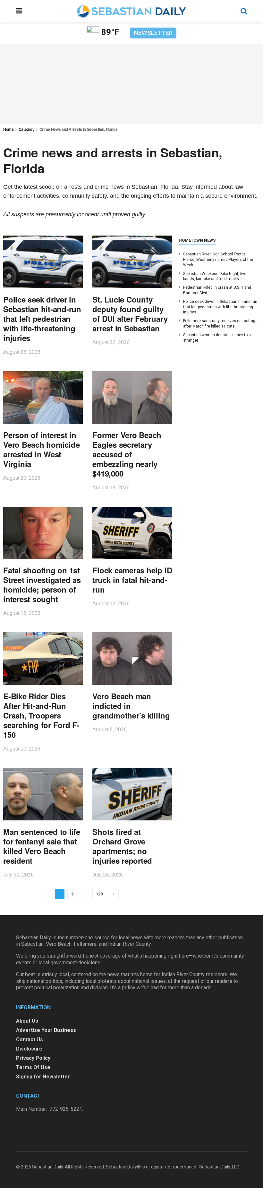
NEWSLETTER (153, 33)
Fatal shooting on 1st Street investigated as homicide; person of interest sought (42, 584)
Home (8, 129)
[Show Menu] (19, 11)
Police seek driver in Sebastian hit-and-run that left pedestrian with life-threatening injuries (42, 318)
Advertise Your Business (46, 1030)
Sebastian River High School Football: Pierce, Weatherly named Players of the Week (218, 259)
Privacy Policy (33, 1058)
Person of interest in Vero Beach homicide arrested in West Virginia (41, 449)
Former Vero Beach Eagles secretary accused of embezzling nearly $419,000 (126, 454)
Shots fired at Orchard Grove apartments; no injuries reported (122, 846)
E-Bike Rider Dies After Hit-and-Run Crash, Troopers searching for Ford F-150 (41, 715)
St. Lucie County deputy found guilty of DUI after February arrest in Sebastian (129, 314)
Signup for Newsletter (43, 1077)
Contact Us (29, 1039)
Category (27, 129)
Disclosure (29, 1049)
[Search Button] (244, 11)
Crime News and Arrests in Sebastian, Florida (78, 129)
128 (99, 894)
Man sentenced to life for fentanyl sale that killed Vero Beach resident (41, 846)
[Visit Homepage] (131, 11)
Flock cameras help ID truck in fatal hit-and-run (132, 580)
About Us (27, 1021)
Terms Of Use (33, 1067)
